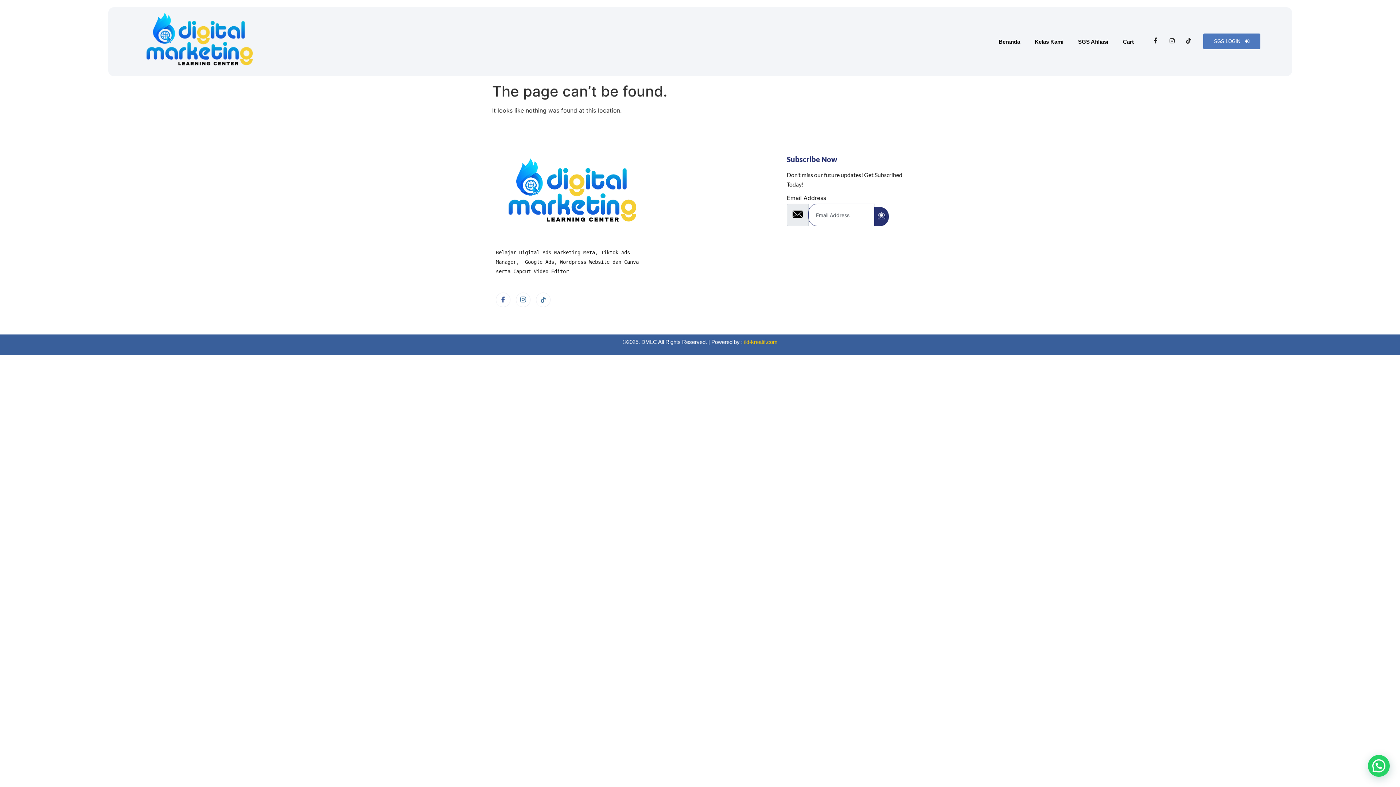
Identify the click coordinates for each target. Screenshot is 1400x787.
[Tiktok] (1188, 40)
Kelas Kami (1049, 42)
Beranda (1009, 42)
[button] (1379, 766)
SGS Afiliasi (1093, 42)
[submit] (881, 216)
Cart (1128, 42)
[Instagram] (1172, 40)
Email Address (806, 198)
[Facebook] (1155, 40)
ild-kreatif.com (761, 342)
